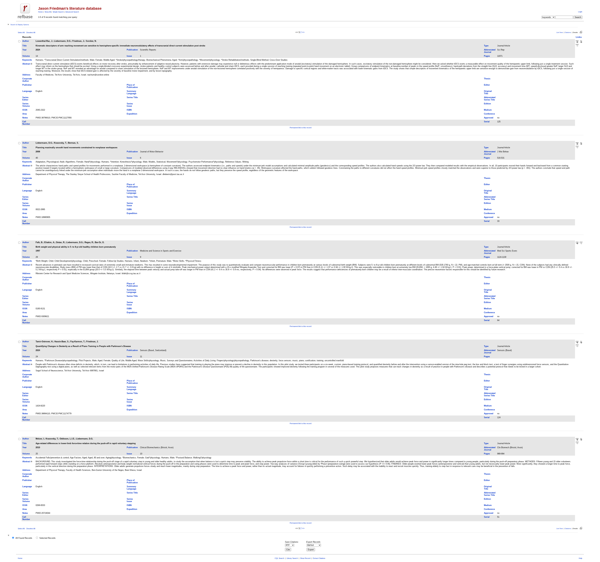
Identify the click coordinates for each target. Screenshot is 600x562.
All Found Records (23, 538)
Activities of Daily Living (204, 360)
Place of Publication (132, 86)
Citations (568, 32)
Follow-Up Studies (115, 261)
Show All (48, 12)
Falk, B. (39, 242)
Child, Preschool (90, 261)
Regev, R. (89, 242)
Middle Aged (109, 60)
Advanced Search (72, 12)
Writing (245, 162)
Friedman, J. (78, 41)
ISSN (24, 110)
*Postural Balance (184, 457)
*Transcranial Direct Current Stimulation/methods (66, 60)
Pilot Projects (85, 360)
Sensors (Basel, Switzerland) (153, 350)
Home (40, 12)
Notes (25, 118)
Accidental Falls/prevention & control (52, 457)
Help (580, 558)
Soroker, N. (91, 41)
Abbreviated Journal (489, 51)
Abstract (26, 64)
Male (92, 60)
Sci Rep (500, 50)
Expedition (132, 114)
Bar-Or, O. (99, 242)
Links (579, 37)
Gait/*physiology (152, 457)
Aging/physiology (113, 457)
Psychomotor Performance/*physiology (206, 162)
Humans (39, 60)
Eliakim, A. (49, 242)
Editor (487, 85)
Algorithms (70, 162)
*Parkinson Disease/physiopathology (61, 360)
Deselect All (30, 32)
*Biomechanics (129, 457)
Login (580, 12)
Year (24, 50)
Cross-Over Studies (279, 60)
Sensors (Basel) (504, 350)
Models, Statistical (157, 162)
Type (486, 46)
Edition (487, 103)
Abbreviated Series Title (489, 98)
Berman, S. (73, 143)
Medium (488, 110)
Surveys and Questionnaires (179, 360)
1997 (38, 251)
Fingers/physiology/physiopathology (233, 360)
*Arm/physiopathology (188, 60)
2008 (38, 151)
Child (51, 261)
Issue (129, 56)
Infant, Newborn (141, 261)
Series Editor (25, 98)
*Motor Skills (178, 261)
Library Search (292, 558)
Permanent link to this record (300, 128)
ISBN (129, 110)
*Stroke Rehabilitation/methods (235, 60)
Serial (487, 121)
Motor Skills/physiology (148, 360)
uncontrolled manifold (334, 360)
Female (98, 60)
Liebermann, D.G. (62, 41)
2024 (38, 50)
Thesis (487, 78)
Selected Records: (47, 538)
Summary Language (131, 92)
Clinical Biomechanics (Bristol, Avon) (156, 447)
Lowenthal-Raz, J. (44, 41)
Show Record (305, 558)
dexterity (274, 360)
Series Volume (26, 104)
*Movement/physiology (209, 60)
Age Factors (75, 457)
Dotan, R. (60, 242)
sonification (310, 360)
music (295, 360)
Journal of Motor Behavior (151, 151)
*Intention (114, 162)
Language (27, 91)
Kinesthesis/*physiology (131, 162)
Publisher (27, 85)
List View (559, 32)
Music (163, 360)
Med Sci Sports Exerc (507, 251)
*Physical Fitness (193, 261)
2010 (38, 447)
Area (24, 114)
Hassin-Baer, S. (61, 341)
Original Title (488, 92)
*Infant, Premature (157, 261)
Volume (26, 56)
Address (26, 75)
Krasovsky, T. (60, 143)
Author (25, 41)
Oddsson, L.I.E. (67, 439)
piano (301, 360)
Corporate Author (27, 79)
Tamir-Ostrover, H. (44, 341)
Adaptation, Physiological (47, 162)
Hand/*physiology (92, 162)
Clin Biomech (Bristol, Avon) (510, 447)
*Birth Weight (42, 261)
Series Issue (130, 104)
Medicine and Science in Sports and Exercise (160, 251)
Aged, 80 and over (96, 457)
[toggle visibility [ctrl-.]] (9, 536)
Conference (489, 114)
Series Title (132, 97)
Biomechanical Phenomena (158, 60)
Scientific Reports (148, 50)
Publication (132, 50)
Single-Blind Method (259, 60)
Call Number (26, 122)
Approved (488, 118)
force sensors (285, 360)
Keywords (27, 60)
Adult (62, 162)
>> (303, 32)
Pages (487, 56)
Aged (174, 60)
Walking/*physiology (202, 457)
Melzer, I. (40, 439)
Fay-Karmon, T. (77, 341)
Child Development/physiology (68, 261)
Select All (21, 32)
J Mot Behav (503, 151)
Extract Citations (319, 558)
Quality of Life (118, 360)
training (320, 360)
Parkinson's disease (259, 360)
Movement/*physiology (177, 162)
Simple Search (58, 12)
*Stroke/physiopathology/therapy (130, 60)
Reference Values (233, 162)
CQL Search (279, 558)
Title (24, 46)
